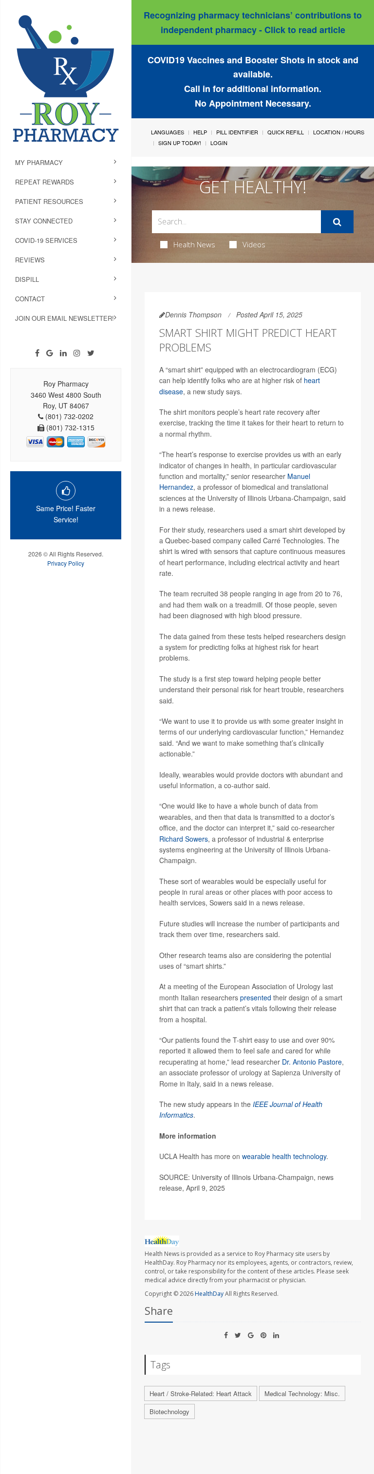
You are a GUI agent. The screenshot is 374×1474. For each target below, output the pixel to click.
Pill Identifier (237, 132)
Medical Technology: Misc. (302, 1393)
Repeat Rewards (44, 181)
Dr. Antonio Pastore (312, 1062)
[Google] (49, 353)
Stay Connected (44, 220)
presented (255, 997)
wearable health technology (284, 1156)
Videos (254, 244)
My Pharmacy (39, 162)
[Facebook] (37, 353)
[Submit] (337, 222)
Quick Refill (285, 132)
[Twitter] (90, 353)
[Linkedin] (63, 353)
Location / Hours (338, 132)
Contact (30, 298)
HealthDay (209, 1294)
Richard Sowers (183, 839)
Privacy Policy (65, 563)
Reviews (30, 259)
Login (218, 143)
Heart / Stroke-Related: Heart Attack (201, 1393)
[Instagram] (77, 353)
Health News (194, 244)
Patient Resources (49, 201)
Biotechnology (169, 1411)
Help (200, 132)
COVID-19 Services (46, 240)
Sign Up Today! (179, 143)
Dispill (27, 279)
